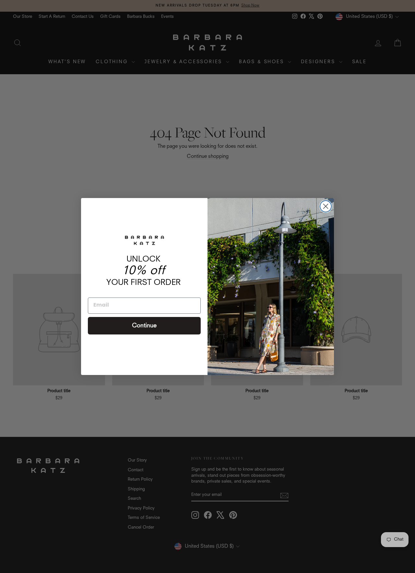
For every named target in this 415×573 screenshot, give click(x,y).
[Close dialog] (325, 206)
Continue (144, 326)
